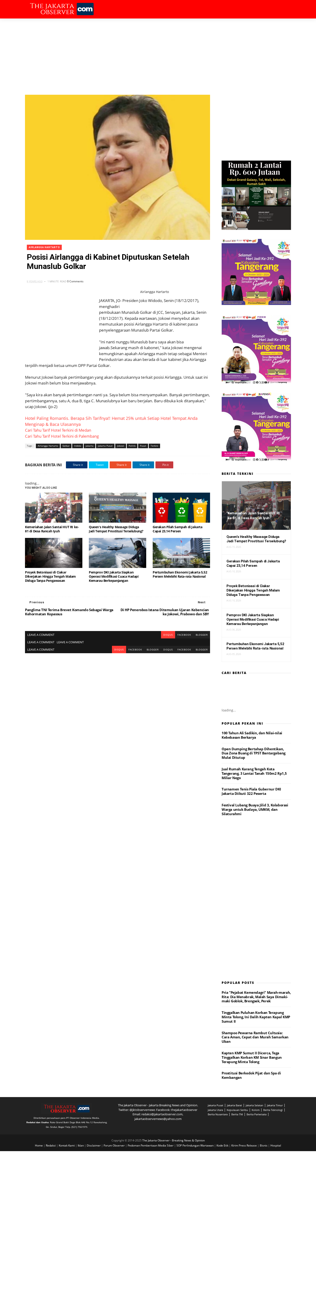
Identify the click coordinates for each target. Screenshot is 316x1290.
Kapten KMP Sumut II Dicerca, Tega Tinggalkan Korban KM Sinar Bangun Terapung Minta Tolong (252, 1057)
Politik (132, 445)
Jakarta (89, 445)
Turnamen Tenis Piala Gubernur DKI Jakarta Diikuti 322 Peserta (251, 791)
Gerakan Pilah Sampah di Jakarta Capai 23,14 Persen (177, 529)
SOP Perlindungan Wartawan (195, 1145)
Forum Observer (114, 1145)
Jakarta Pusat (105, 445)
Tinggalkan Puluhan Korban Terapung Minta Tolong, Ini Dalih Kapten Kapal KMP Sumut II (256, 1017)
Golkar (66, 445)
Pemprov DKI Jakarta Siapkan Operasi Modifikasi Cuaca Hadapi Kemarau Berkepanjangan (114, 576)
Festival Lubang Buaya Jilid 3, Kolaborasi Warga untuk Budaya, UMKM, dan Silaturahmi (255, 809)
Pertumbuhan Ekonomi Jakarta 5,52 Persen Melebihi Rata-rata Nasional (180, 574)
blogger (202, 634)
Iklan (81, 1145)
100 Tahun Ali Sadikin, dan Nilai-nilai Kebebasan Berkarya (252, 735)
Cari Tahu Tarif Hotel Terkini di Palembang (62, 436)
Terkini (154, 445)
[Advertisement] (158, 53)
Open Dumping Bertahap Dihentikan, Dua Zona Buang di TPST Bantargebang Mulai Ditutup (253, 753)
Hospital (275, 1145)
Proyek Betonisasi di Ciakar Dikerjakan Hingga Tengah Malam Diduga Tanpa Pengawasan (50, 576)
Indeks (77, 445)
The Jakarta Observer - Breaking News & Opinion (173, 1140)
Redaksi (51, 1145)
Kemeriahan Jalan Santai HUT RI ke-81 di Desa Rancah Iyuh (52, 529)
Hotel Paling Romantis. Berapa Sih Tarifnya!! (67, 418)
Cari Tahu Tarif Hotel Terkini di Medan (58, 430)
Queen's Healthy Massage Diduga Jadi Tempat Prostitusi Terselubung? (116, 529)
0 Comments (75, 281)
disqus (168, 634)
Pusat (143, 445)
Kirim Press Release (244, 1145)
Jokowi (120, 445)
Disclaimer (94, 1145)
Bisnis (264, 1145)
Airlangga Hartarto (44, 247)
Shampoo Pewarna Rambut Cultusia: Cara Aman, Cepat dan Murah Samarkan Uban (255, 1037)
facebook (184, 634)
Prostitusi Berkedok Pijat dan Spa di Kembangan (251, 1075)
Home (39, 1145)
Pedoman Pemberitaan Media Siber (151, 1145)
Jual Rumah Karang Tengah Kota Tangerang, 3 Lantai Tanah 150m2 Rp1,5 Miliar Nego (254, 773)
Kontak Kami (67, 1145)
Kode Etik (223, 1145)
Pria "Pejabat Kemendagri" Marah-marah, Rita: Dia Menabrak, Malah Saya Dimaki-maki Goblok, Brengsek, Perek (256, 996)
